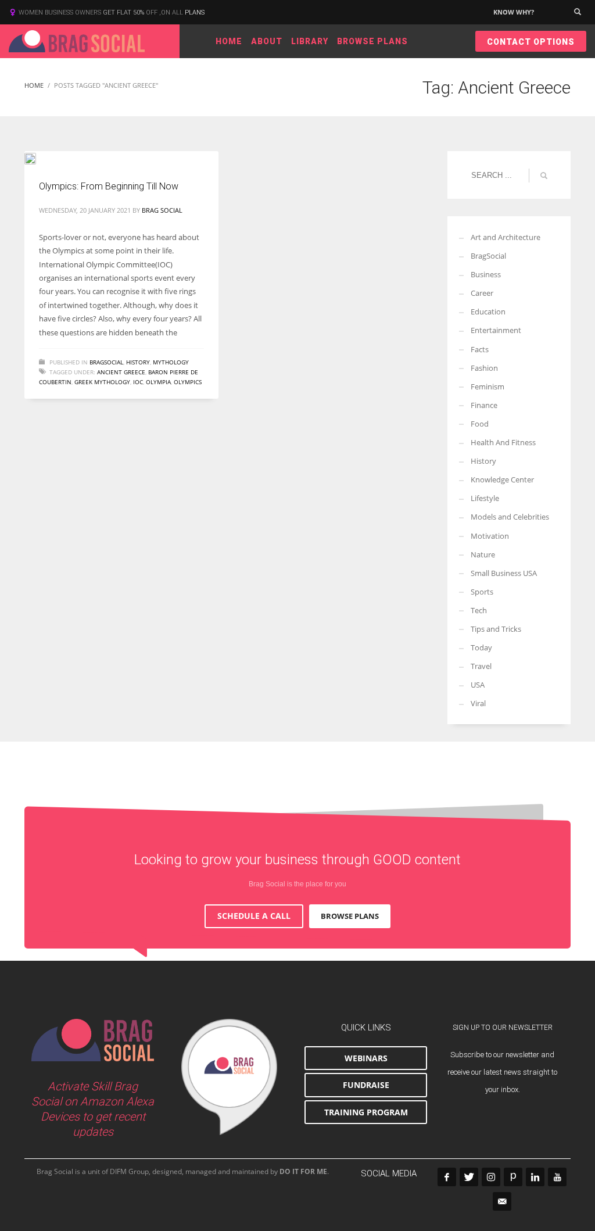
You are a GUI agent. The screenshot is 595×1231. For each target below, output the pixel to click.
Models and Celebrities (510, 516)
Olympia (158, 382)
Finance (484, 405)
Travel (481, 666)
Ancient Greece (121, 372)
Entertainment (496, 330)
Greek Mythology (102, 382)
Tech (479, 610)
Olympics (188, 382)
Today (481, 647)
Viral (478, 703)
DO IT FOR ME (303, 1171)
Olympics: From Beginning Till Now (108, 186)
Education (488, 311)
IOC (138, 382)
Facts (480, 349)
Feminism (487, 386)
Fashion (484, 368)
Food (480, 423)
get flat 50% (124, 12)
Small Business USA (504, 573)
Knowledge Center (502, 479)
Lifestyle (485, 498)
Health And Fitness (503, 442)
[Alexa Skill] (229, 1077)
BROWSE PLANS (350, 916)
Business (486, 274)
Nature (483, 554)
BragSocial (106, 362)
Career (482, 293)
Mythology (171, 362)
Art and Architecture (505, 237)
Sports (482, 591)
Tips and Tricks (496, 629)
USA (478, 684)
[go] (544, 175)
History (138, 362)
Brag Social (162, 210)
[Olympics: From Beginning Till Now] (38, 157)
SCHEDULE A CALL (254, 915)
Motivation (490, 536)
